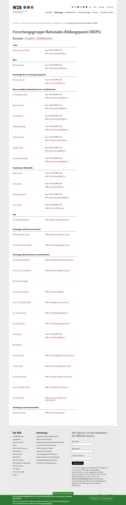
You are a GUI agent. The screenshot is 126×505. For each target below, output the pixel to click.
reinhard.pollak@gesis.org (59, 245)
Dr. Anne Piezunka (20, 376)
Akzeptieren (95, 498)
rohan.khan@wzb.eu (57, 337)
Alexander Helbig (19, 126)
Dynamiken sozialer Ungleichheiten (40, 23)
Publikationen (44, 38)
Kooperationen (17, 451)
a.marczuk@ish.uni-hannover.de (61, 355)
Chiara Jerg (17, 184)
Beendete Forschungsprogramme (46, 463)
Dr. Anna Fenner (19, 80)
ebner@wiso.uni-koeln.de (59, 302)
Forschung (24, 23)
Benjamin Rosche (19, 412)
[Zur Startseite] (20, 9)
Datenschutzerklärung (80, 479)
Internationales (17, 454)
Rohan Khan (17, 334)
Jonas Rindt (17, 205)
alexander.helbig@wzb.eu (59, 129)
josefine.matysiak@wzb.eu (59, 220)
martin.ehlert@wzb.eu (57, 53)
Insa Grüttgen (18, 116)
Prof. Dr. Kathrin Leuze (21, 234)
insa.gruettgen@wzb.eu (58, 119)
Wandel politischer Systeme (45, 448)
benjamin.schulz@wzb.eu (58, 161)
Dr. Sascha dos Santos (21, 292)
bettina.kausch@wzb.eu (58, 68)
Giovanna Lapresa (19, 194)
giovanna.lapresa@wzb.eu (59, 197)
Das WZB (17, 432)
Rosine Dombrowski (20, 281)
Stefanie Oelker (18, 137)
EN (90, 7)
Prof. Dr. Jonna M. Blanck (22, 270)
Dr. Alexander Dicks (20, 94)
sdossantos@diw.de (56, 292)
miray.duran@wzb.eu (57, 176)
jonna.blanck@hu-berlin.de (59, 270)
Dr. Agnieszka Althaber (21, 260)
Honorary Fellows (18, 460)
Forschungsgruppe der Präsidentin (47, 454)
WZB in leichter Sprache (20, 448)
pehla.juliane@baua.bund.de (60, 366)
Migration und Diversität (44, 451)
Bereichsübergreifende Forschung (47, 460)
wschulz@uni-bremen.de (58, 387)
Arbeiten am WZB (18, 442)
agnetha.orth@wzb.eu (57, 151)
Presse (15, 445)
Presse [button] (96, 12)
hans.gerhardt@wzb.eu (58, 108)
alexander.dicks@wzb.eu (58, 98)
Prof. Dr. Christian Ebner (22, 302)
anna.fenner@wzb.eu (57, 83)
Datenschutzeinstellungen (63, 493)
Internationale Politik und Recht (46, 445)
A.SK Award (16, 469)
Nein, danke (107, 498)
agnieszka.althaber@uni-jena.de (61, 260)
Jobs (95, 7)
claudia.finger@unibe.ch (58, 313)
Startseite (16, 23)
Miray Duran (17, 173)
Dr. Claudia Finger (19, 313)
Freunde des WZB (18, 466)
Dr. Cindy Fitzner (19, 323)
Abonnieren (77, 463)
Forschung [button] (59, 12)
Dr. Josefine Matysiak (21, 220)
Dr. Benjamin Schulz (20, 158)
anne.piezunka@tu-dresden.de (60, 376)
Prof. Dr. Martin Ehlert (21, 50)
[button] (113, 23)
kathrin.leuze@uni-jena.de (59, 234)
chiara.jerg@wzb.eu (56, 187)
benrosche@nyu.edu (57, 412)
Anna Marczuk (18, 355)
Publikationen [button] (71, 12)
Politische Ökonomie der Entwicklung (48, 457)
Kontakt (101, 7)
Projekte (30, 38)
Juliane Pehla (18, 366)
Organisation (17, 439)
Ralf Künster (17, 345)
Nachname (76, 448)
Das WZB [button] (49, 12)
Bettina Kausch (18, 65)
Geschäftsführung (18, 436)
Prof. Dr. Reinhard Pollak (22, 245)
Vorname (75, 441)
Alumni (15, 475)
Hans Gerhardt (18, 105)
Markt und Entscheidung (44, 439)
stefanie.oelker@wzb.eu (58, 140)
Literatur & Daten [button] (107, 12)
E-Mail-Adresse (77, 455)
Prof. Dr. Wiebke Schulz (21, 387)
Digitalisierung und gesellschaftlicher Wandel (50, 442)
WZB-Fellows (16, 457)
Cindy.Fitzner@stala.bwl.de (59, 323)
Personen (18, 38)
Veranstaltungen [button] (85, 12)
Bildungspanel (58, 23)
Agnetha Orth (18, 148)
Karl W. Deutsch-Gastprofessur (22, 463)
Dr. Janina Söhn (18, 398)
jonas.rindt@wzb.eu (56, 208)
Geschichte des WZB (18, 472)
